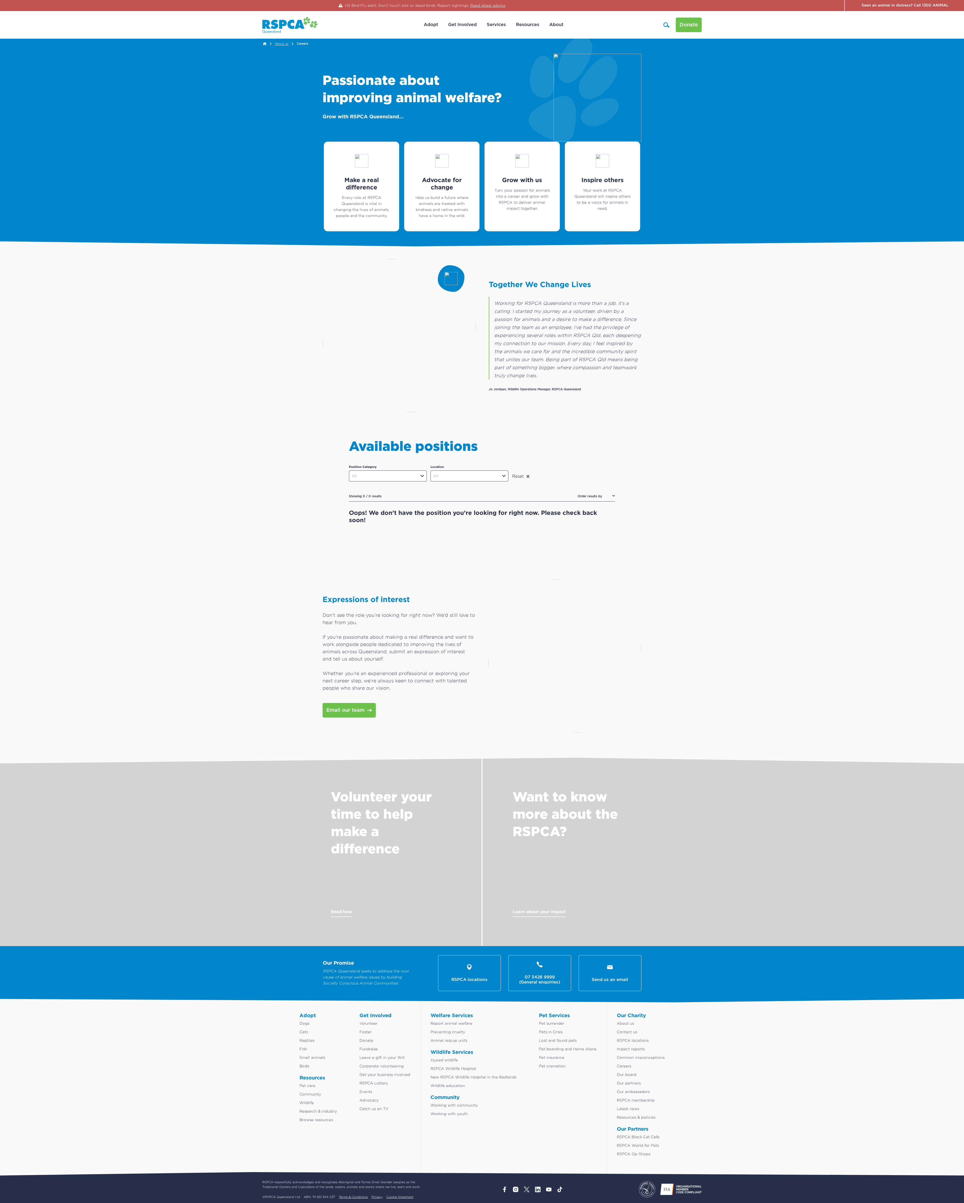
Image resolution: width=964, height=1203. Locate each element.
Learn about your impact (539, 911)
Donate (689, 24)
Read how (341, 911)
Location (437, 466)
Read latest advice (487, 5)
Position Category (363, 466)
